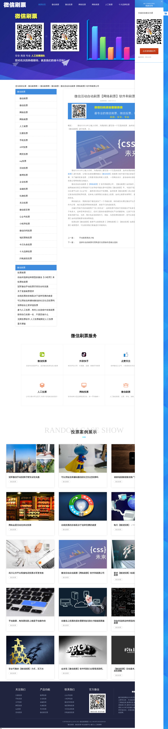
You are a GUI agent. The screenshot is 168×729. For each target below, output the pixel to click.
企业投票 (24, 182)
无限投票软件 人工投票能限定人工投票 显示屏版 (35, 321)
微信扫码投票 (26, 231)
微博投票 (24, 175)
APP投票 (23, 147)
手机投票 (24, 140)
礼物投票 (24, 196)
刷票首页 (42, 4)
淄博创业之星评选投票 (27, 305)
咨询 (166, 15)
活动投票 (24, 168)
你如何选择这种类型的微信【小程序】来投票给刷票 (36, 279)
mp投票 (23, 161)
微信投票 (24, 105)
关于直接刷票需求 (25, 291)
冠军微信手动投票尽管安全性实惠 (32, 286)
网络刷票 (24, 119)
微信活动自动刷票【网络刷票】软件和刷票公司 (80, 86)
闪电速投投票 (26, 258)
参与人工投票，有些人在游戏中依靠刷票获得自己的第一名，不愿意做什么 (36, 312)
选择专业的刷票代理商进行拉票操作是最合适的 (98, 242)
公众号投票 (25, 217)
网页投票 (24, 154)
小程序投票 (25, 224)
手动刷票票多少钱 (86, 238)
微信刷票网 (32, 86)
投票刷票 (21, 272)
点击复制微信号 (149, 51)
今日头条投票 (26, 244)
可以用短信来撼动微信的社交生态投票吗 (36, 300)
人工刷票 (24, 126)
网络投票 (24, 112)
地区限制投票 (26, 237)
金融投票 (24, 189)
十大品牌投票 (26, 251)
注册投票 (24, 133)
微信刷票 (55, 86)
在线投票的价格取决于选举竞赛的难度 (34, 296)
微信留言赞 (25, 210)
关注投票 (24, 203)
